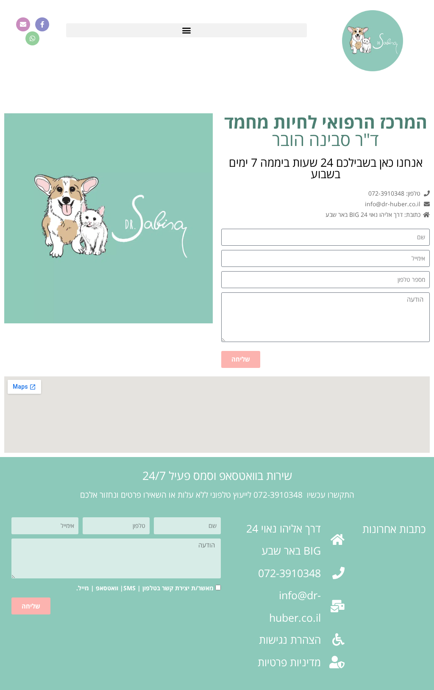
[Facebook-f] (42, 24)
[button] (186, 30)
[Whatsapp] (32, 38)
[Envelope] (23, 24)
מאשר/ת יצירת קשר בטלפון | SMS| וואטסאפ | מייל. (145, 588)
